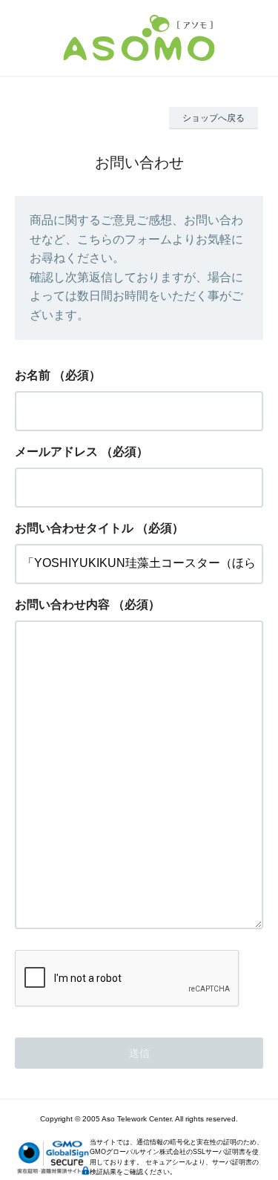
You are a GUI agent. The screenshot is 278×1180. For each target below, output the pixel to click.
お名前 (32, 375)
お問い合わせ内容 (62, 604)
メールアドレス (56, 451)
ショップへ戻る (213, 118)
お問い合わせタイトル (74, 528)
